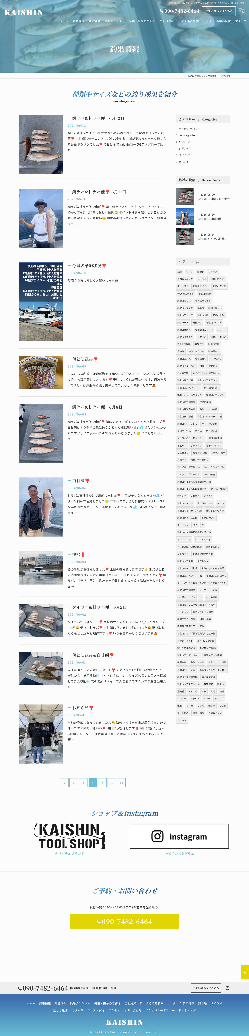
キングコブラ (184, 539)
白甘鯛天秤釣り (211, 387)
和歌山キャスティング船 (189, 510)
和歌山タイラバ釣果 (187, 568)
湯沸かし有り (212, 546)
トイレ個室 (209, 474)
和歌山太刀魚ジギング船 (189, 575)
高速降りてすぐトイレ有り (213, 669)
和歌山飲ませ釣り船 (203, 553)
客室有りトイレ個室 (203, 611)
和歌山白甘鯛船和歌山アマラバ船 (194, 532)
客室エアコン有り (186, 619)
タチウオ (195, 698)
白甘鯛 (222, 705)
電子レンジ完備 (209, 423)
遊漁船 (180, 691)
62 (121, 782)
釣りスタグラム (196, 351)
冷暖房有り (182, 553)
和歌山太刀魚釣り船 (216, 575)
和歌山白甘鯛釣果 (186, 589)
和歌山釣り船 (217, 278)
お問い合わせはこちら (219, 11)
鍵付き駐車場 (215, 438)
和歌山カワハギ (214, 322)
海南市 (200, 307)
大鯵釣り (195, 495)
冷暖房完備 (213, 344)
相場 (221, 691)
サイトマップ (187, 1010)
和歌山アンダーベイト (188, 655)
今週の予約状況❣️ (89, 265)
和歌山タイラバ (200, 286)
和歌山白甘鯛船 (185, 416)
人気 (204, 691)
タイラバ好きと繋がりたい (190, 438)
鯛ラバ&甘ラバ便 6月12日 (98, 118)
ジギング (184, 148)
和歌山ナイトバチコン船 (209, 416)
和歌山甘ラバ (184, 300)
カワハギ (181, 720)
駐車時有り (213, 351)
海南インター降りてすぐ (189, 394)
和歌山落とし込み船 (187, 517)
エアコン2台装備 (208, 647)
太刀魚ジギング (185, 278)
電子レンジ (203, 561)
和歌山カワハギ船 (217, 662)
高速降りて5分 (200, 452)
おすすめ (192, 691)
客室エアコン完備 (213, 655)
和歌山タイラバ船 (186, 365)
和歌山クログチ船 (186, 669)
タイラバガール (205, 503)
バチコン (208, 495)
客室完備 (208, 684)
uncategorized (188, 135)
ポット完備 (211, 597)
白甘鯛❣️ (81, 480)
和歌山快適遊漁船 (186, 409)
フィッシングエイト (214, 467)
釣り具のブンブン (186, 597)
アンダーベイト (185, 640)
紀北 (179, 271)
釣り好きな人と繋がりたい (206, 373)
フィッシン (182, 524)
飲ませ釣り (198, 712)
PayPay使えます (185, 293)
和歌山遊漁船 (219, 286)
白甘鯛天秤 (182, 373)
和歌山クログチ (185, 336)
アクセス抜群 (183, 344)
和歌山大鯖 (203, 315)
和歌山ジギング (185, 307)
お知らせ (184, 142)
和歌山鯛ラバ (215, 307)
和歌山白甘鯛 (204, 293)
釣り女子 (181, 495)
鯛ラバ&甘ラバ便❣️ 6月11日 (99, 191)
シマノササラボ (203, 539)
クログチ (181, 698)
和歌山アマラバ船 (208, 409)
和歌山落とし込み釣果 (213, 568)
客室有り (199, 344)
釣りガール (182, 322)
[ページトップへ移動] (227, 988)
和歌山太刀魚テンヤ (207, 380)
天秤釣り (197, 322)
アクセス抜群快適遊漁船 (189, 546)
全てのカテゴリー (190, 128)
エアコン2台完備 (205, 640)
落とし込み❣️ (85, 359)
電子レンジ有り (214, 445)
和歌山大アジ (208, 517)
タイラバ (184, 155)
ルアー (207, 698)
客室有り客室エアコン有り (190, 626)
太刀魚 (180, 351)
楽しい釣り (182, 286)
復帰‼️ (79, 554)
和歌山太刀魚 (184, 358)
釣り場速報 (211, 430)
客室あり (181, 445)
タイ (195, 524)
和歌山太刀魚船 (185, 561)
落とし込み (182, 712)
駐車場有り (200, 358)
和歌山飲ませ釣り (200, 459)
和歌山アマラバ (218, 336)
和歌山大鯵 (218, 315)
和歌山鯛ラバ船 (185, 380)
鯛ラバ (211, 705)
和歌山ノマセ (197, 662)
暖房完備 (181, 662)
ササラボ (201, 278)
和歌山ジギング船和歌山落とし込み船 (196, 633)
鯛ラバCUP (185, 162)
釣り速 (198, 430)
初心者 (189, 705)
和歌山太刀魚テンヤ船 (188, 684)
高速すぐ (181, 459)
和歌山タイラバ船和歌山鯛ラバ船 (194, 481)
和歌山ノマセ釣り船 (187, 676)
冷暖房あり (182, 452)
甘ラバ (200, 705)
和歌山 (220, 684)
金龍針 (200, 271)
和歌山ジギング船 (215, 394)
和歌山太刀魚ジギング (188, 387)
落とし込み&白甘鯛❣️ (93, 655)
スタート (221, 329)
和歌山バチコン (185, 503)
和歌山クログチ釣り (187, 423)
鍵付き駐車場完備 (186, 647)
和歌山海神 (205, 619)
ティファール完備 (208, 589)
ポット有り (196, 445)
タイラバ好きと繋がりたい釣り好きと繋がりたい (201, 582)
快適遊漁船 (205, 401)
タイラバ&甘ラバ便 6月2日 (99, 607)
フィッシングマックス (188, 474)
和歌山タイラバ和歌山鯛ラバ (191, 488)
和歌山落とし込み (204, 329)
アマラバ (201, 336)
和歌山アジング (185, 315)
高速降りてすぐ (203, 300)
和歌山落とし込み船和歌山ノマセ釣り (196, 604)
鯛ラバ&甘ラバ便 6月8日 (97, 407)
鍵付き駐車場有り (215, 510)
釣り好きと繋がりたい (188, 467)
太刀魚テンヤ (215, 712)
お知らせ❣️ (83, 707)
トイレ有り (182, 611)
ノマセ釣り (216, 358)
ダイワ (220, 503)
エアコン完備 (208, 676)
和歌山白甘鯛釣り (186, 401)
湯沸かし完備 (184, 430)
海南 (179, 705)
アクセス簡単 (218, 452)
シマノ (189, 271)
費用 (213, 691)
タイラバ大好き (218, 488)
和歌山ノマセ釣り (208, 365)
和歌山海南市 (184, 329)
